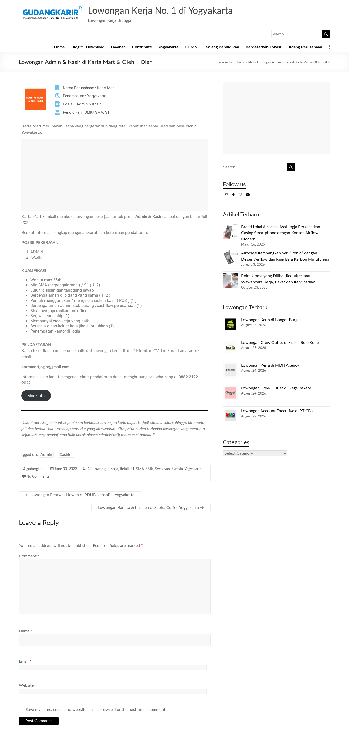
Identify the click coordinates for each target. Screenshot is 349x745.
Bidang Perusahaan (304, 47)
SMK (149, 469)
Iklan (251, 62)
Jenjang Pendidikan (221, 47)
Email (25, 661)
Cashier (66, 455)
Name (25, 631)
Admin (46, 455)
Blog (75, 47)
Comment (29, 556)
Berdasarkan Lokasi (263, 47)
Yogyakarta (168, 47)
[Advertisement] (114, 175)
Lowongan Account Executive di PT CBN (277, 411)
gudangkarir (35, 469)
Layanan (118, 47)
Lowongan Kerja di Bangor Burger (271, 320)
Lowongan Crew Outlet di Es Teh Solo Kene (280, 342)
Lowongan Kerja (105, 469)
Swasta (177, 469)
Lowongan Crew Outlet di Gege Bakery (276, 388)
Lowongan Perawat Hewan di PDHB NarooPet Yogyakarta (80, 495)
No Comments (37, 476)
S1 (132, 469)
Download (95, 47)
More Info (36, 395)
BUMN (191, 47)
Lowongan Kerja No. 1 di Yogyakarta (160, 11)
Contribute (142, 47)
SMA (140, 469)
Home (59, 47)
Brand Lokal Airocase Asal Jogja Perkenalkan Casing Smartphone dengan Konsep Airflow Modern (280, 233)
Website (26, 685)
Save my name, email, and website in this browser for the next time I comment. (96, 710)
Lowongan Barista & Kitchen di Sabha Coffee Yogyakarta (151, 508)
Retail (124, 469)
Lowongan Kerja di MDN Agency (270, 365)
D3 (89, 469)
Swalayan (162, 469)
